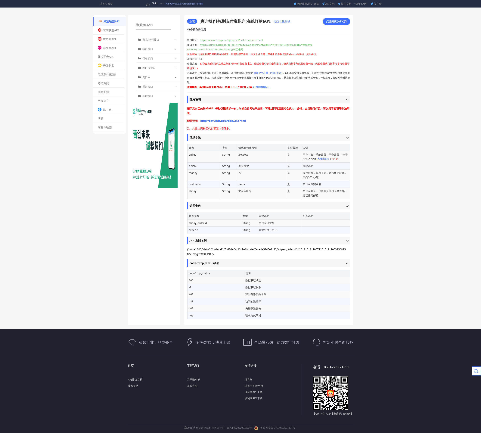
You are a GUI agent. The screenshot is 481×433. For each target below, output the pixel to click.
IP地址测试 (275, 73)
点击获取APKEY (336, 21)
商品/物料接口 (150, 39)
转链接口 (147, 49)
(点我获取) (323, 158)
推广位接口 (149, 68)
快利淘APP (361, 3)
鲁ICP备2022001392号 (240, 427)
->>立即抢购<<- (261, 87)
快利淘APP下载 (253, 398)
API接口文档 (135, 379)
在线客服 (192, 386)
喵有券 (249, 379)
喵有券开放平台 (254, 386)
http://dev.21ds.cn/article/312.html (223, 121)
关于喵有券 (193, 379)
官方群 (377, 3)
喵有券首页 (106, 3)
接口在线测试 (281, 21)
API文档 (329, 3)
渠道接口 (147, 86)
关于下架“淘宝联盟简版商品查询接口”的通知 (184, 4)
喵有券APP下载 (253, 392)
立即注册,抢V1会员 (307, 3)
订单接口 (147, 58)
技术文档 (346, 3)
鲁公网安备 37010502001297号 (276, 427)
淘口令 (146, 77)
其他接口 (147, 96)
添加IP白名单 (261, 73)
